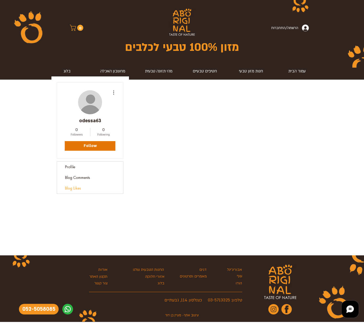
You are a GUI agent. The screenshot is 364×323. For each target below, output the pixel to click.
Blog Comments (77, 177)
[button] (77, 28)
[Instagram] (273, 309)
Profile (70, 166)
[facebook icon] (286, 309)
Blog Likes (73, 188)
